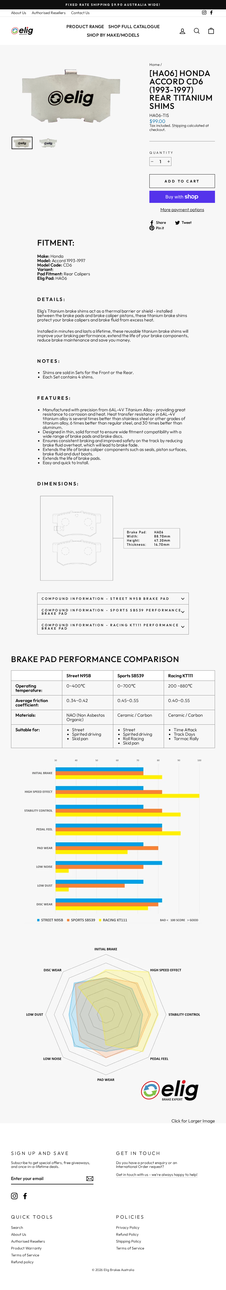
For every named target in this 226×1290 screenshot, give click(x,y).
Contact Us (80, 12)
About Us (18, 12)
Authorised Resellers (49, 12)
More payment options (182, 209)
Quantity (161, 152)
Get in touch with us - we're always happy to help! (157, 1174)
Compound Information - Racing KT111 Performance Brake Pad (110, 626)
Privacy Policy (127, 1227)
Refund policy (22, 1261)
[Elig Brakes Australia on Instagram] (14, 1196)
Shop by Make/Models (113, 35)
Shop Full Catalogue (134, 26)
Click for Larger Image (193, 1121)
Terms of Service (25, 1255)
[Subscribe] (89, 1178)
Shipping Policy (128, 1241)
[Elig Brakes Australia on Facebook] (25, 1196)
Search (17, 1227)
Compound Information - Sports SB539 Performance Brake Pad (111, 612)
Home (154, 64)
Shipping (179, 126)
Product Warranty (26, 1248)
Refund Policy (127, 1234)
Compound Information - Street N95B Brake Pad (106, 598)
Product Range (85, 26)
